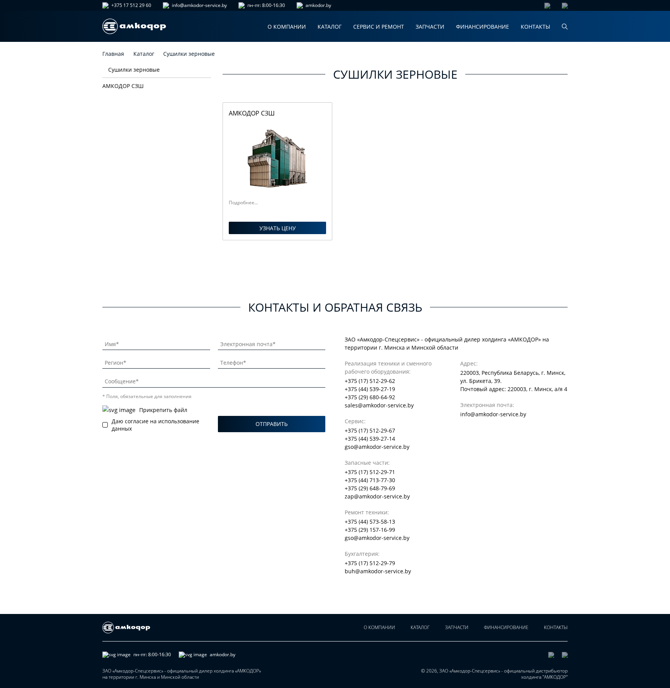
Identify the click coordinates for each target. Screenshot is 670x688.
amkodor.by (318, 5)
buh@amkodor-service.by (378, 571)
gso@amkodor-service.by (377, 446)
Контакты (535, 26)
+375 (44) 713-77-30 (370, 480)
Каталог (330, 26)
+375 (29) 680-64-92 (370, 397)
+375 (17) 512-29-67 (370, 430)
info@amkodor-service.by (199, 5)
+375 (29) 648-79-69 (370, 488)
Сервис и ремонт (378, 26)
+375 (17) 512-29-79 (370, 563)
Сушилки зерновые (134, 69)
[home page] (134, 26)
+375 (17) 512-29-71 (370, 472)
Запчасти (430, 26)
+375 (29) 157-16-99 (370, 529)
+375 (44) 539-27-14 (370, 438)
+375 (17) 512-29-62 (370, 381)
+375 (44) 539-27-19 (370, 389)
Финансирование (482, 26)
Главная (113, 53)
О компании (287, 26)
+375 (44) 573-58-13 (370, 521)
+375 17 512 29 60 (131, 5)
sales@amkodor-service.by (379, 405)
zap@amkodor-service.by (377, 496)
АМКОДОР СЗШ (122, 86)
